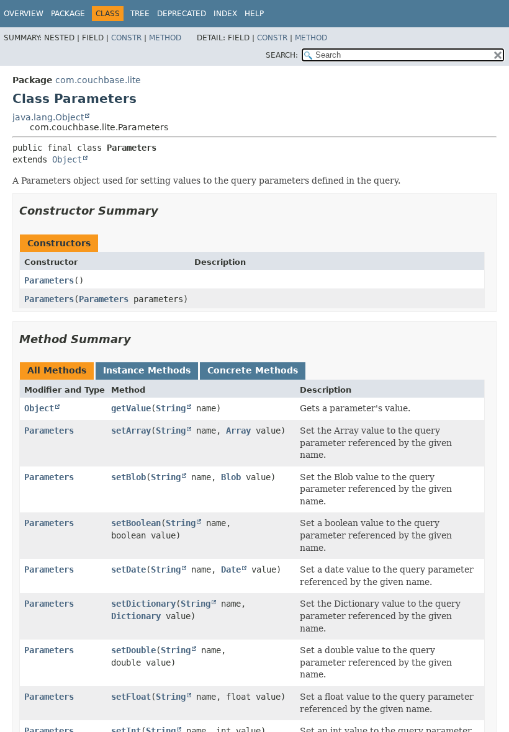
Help (254, 13)
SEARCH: (282, 55)
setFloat (131, 697)
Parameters (49, 280)
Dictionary (136, 616)
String (171, 408)
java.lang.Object (48, 117)
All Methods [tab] (56, 370)
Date (231, 569)
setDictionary (143, 604)
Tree (140, 13)
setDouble (133, 650)
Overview (23, 13)
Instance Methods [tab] (147, 370)
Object (67, 159)
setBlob (128, 477)
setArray (131, 430)
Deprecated (181, 13)
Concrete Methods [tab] (252, 370)
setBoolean (136, 523)
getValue (131, 408)
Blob (231, 477)
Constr (126, 37)
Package (68, 13)
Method (165, 37)
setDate (128, 569)
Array (238, 430)
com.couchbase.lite (98, 80)
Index (225, 13)
